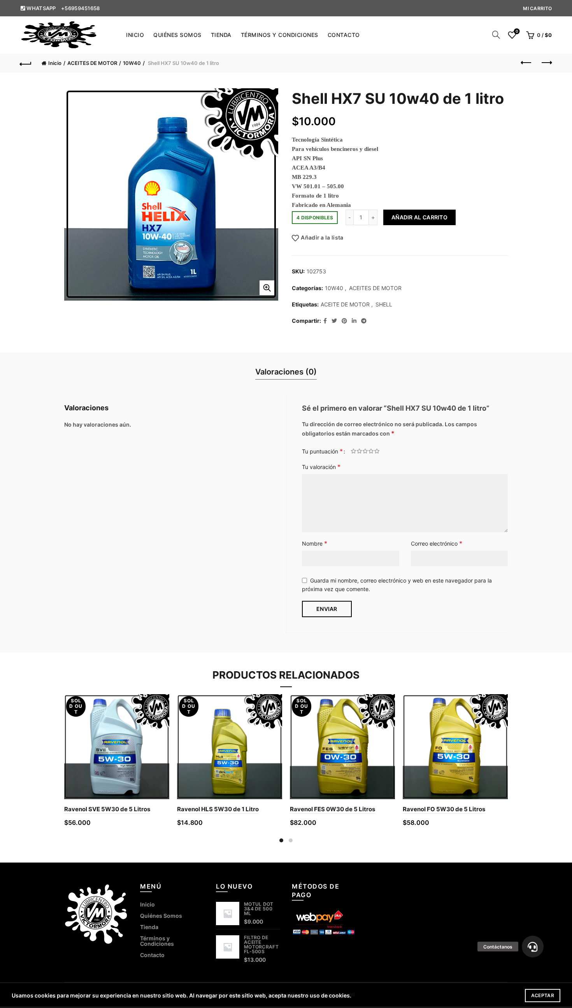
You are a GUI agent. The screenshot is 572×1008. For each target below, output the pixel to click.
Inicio (135, 35)
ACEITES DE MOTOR (92, 63)
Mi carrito (537, 8)
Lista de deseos (517, 31)
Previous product (526, 63)
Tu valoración (321, 467)
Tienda (221, 35)
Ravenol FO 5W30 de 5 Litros (444, 809)
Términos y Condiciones (279, 35)
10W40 (132, 63)
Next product (546, 63)
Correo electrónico (436, 543)
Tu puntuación (322, 451)
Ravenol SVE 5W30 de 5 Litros (107, 809)
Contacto (344, 35)
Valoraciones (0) (286, 371)
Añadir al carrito (419, 217)
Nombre (314, 543)
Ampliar (267, 287)
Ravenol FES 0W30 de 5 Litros (332, 809)
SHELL (383, 304)
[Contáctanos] (533, 946)
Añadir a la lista (322, 237)
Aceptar (542, 995)
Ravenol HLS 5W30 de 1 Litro (218, 809)
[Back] (26, 63)
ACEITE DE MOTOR (345, 304)
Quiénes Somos (177, 35)
